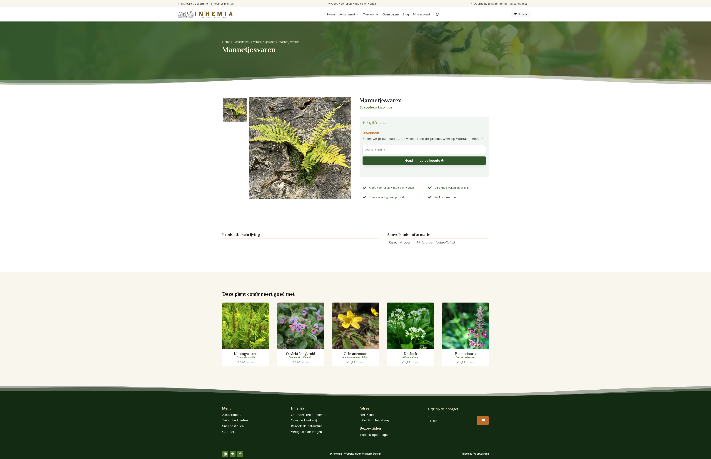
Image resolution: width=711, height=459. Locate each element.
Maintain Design (371, 453)
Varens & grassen (264, 42)
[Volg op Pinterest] (233, 454)
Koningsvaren (245, 354)
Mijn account (421, 14)
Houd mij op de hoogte (422, 160)
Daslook (410, 354)
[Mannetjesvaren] (300, 148)
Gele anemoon (355, 354)
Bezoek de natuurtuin (307, 426)
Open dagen (391, 14)
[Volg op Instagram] (225, 454)
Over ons (369, 14)
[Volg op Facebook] (240, 454)
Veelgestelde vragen (306, 432)
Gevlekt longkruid (300, 354)
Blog (406, 14)
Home (331, 14)
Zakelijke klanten (235, 420)
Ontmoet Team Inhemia (308, 415)
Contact (228, 432)
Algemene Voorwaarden (475, 453)
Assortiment (347, 14)
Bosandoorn (465, 354)
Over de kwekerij (304, 420)
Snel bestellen (233, 426)
